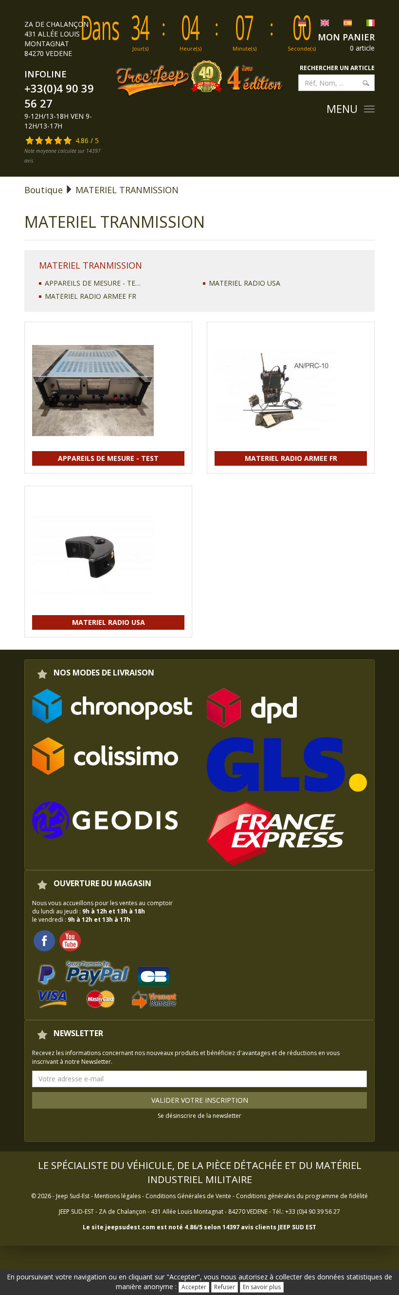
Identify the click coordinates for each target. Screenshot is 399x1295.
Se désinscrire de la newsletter (199, 1116)
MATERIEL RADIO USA (244, 283)
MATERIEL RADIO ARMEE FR (90, 296)
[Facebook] (44, 940)
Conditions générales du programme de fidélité (302, 1196)
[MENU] (369, 109)
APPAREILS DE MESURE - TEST (93, 283)
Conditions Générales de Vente (188, 1196)
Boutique (43, 190)
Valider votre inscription (199, 1100)
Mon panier (346, 37)
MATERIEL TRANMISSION (127, 190)
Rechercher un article (337, 68)
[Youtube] (70, 940)
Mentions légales (117, 1196)
